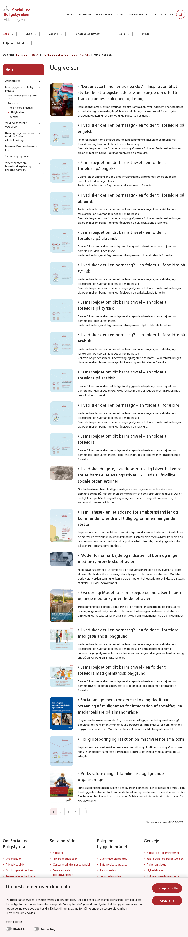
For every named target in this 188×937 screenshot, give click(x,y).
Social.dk (58, 853)
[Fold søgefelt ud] (180, 14)
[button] (38, 81)
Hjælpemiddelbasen (65, 858)
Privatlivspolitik (15, 864)
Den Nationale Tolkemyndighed (63, 872)
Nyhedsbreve (155, 870)
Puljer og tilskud (13, 43)
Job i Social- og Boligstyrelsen (165, 858)
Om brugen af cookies (19, 870)
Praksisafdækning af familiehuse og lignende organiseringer (121, 776)
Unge (28, 34)
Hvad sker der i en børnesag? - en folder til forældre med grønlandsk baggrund (128, 633)
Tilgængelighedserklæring (21, 876)
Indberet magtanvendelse (163, 876)
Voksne (53, 34)
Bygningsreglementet (113, 858)
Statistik (19, 929)
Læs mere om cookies (21, 913)
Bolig (122, 34)
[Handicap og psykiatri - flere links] (106, 34)
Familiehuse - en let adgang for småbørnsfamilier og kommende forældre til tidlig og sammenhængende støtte (128, 518)
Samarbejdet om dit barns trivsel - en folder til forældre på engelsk (123, 165)
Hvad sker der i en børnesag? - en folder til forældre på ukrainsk (131, 198)
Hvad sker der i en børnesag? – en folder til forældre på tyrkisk (131, 268)
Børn (6, 34)
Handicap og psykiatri (88, 34)
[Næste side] (83, 811)
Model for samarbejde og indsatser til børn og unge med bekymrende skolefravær (127, 558)
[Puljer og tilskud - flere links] (28, 43)
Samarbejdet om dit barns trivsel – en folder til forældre (123, 439)
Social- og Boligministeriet (163, 853)
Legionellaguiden (110, 876)
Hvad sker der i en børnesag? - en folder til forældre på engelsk (131, 128)
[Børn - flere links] (13, 34)
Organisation (13, 858)
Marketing (48, 929)
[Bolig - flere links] (129, 34)
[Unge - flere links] (36, 34)
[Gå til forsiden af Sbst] (15, 14)
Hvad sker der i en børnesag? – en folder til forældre (130, 405)
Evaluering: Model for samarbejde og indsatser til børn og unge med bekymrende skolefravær (130, 595)
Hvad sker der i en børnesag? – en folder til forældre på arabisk (131, 338)
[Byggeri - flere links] (155, 34)
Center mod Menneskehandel (71, 864)
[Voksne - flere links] (62, 34)
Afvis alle (167, 901)
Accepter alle (167, 888)
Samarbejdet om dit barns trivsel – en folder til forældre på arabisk (123, 375)
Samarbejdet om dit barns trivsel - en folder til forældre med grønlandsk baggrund (123, 670)
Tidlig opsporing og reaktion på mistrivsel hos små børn (132, 739)
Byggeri (146, 34)
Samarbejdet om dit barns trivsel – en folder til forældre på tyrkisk (123, 305)
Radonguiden (108, 870)
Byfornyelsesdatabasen (114, 864)
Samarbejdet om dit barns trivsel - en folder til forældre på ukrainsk (123, 235)
